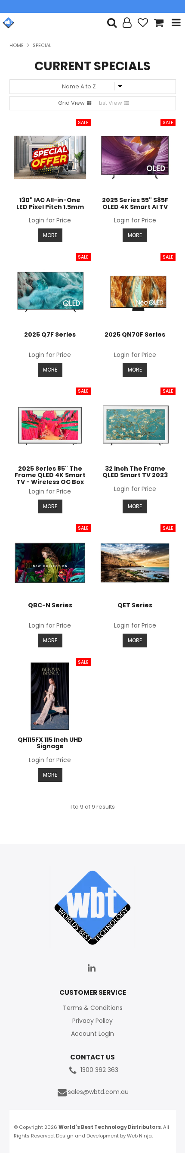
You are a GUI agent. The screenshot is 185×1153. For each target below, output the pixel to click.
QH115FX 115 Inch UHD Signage (50, 742)
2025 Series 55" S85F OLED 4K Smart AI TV (135, 203)
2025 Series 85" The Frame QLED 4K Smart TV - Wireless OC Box (50, 475)
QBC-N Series (50, 605)
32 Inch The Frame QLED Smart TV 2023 (135, 471)
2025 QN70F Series (135, 334)
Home (16, 45)
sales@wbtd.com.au (98, 1092)
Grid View (71, 103)
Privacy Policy (92, 1020)
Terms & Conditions (93, 1007)
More (50, 235)
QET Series (134, 605)
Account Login (92, 1033)
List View (110, 103)
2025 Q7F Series (50, 334)
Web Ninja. (140, 1135)
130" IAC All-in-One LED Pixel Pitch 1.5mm (50, 203)
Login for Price (50, 220)
